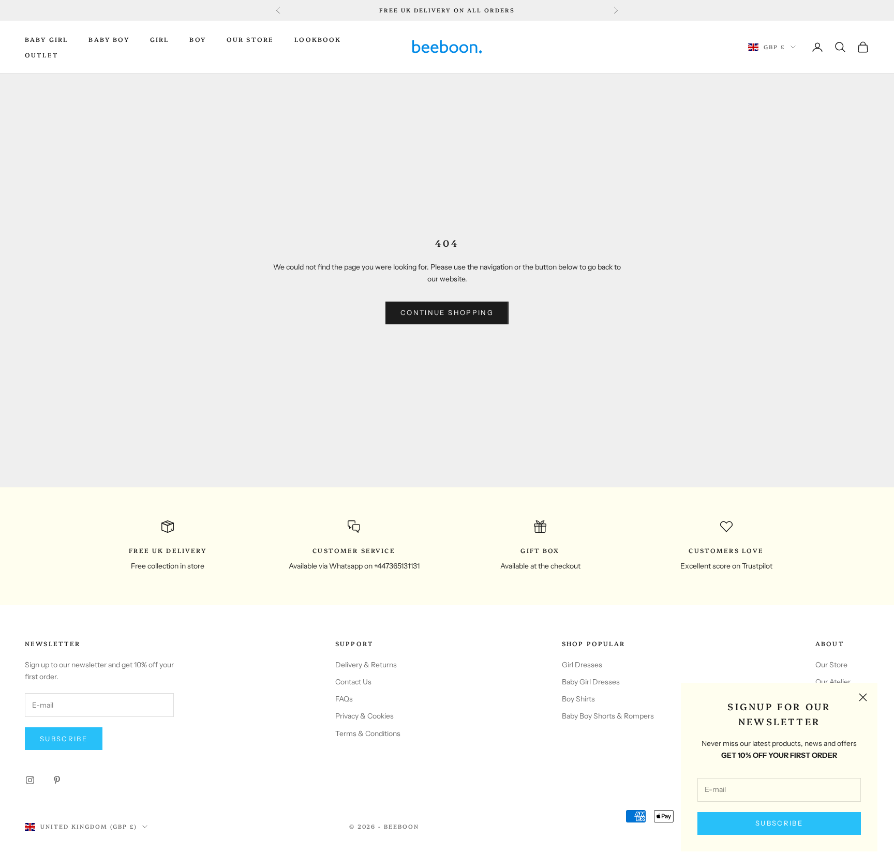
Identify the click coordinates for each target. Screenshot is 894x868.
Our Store (250, 39)
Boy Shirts (578, 699)
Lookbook (317, 39)
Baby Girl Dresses (591, 681)
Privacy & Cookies (364, 716)
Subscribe (779, 823)
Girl (159, 39)
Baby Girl (46, 39)
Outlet (41, 54)
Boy (197, 39)
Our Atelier (833, 681)
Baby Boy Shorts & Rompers (608, 716)
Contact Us (353, 681)
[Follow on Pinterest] (57, 780)
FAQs (344, 699)
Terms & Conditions (367, 733)
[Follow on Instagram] (30, 780)
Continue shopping (447, 312)
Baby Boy (108, 39)
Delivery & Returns (366, 664)
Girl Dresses (582, 664)
